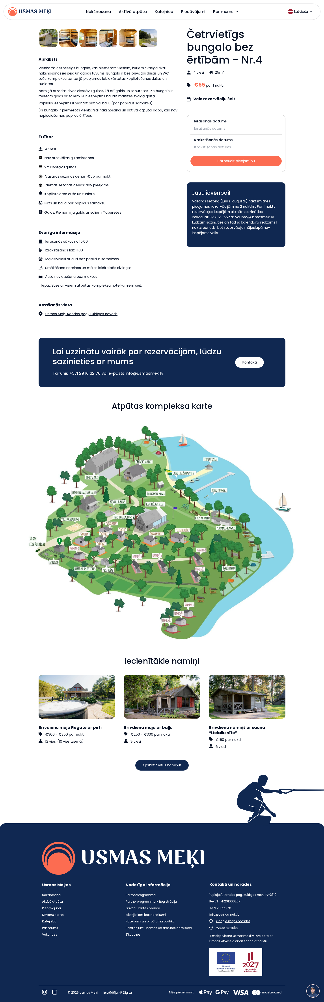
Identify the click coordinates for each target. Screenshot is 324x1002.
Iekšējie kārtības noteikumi (146, 915)
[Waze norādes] (223, 927)
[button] (235, 11)
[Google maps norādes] (229, 921)
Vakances (49, 934)
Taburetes (112, 212)
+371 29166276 (222, 217)
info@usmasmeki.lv (257, 217)
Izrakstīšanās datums (213, 139)
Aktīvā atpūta (52, 901)
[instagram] (44, 992)
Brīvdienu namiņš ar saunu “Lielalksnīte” (237, 730)
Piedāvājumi (51, 908)
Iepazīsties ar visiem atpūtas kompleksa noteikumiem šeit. (91, 285)
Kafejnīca (49, 921)
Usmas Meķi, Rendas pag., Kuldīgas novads (81, 313)
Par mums (50, 928)
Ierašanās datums (210, 121)
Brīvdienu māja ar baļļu (148, 727)
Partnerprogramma (141, 895)
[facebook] (54, 992)
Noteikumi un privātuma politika (150, 921)
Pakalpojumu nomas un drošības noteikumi (159, 928)
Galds (49, 212)
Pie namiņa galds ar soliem (79, 212)
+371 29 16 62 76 (85, 373)
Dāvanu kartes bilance (143, 908)
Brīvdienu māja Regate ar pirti (70, 727)
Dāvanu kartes (53, 915)
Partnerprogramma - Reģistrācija (151, 901)
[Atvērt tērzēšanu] (313, 991)
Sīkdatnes (133, 934)
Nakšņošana (51, 895)
